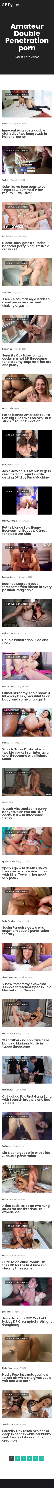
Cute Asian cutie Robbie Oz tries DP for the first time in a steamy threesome (24, 1265)
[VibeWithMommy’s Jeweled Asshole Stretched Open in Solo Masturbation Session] (27, 957)
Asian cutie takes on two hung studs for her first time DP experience (26, 1209)
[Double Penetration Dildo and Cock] (27, 613)
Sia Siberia (6, 1146)
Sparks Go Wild (8, 861)
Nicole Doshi (7, 123)
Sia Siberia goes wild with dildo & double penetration (26, 1154)
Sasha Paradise (8, 921)
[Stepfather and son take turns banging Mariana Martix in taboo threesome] (27, 1013)
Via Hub (5, 180)
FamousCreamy (8, 686)
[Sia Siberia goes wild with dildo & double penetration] (27, 1126)
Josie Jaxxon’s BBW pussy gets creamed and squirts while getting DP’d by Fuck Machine (26, 474)
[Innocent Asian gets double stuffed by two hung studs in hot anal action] (27, 104)
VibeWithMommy (9, 977)
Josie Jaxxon (7, 464)
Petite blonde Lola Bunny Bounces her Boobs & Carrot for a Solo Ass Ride (24, 530)
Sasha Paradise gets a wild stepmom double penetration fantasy (25, 930)
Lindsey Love (7, 633)
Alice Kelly (6, 292)
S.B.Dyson (10, 5)
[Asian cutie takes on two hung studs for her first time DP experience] (27, 1179)
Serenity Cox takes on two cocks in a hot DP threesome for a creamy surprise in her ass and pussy (26, 360)
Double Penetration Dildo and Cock (25, 641)
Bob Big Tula (7, 408)
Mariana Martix (8, 1033)
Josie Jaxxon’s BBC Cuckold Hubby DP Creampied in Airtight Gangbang (27, 1321)
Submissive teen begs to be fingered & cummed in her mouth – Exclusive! (24, 189)
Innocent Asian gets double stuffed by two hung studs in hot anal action (24, 133)
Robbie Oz (6, 1199)
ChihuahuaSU (7, 1090)
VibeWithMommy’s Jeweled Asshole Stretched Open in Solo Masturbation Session (26, 987)
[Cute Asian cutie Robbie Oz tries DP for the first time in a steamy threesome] (27, 1235)
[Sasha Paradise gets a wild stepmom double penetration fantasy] (27, 901)
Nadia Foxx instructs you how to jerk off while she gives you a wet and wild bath (26, 1377)
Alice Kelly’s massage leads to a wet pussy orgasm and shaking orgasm (26, 302)
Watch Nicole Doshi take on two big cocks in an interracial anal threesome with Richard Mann (25, 754)
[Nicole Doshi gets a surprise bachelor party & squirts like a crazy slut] (27, 216)
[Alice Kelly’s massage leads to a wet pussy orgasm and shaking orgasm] (27, 272)
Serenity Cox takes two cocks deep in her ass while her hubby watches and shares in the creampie (26, 1436)
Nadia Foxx (7, 1368)
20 (41, 1458)
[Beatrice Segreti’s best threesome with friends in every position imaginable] (27, 557)
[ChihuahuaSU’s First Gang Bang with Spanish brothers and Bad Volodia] (27, 1070)
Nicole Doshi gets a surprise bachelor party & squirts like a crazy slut (25, 246)
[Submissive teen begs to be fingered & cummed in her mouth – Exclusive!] (27, 160)
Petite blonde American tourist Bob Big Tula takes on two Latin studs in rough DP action (26, 418)
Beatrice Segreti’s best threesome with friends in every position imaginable (27, 587)
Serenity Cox (7, 349)
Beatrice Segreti (9, 577)
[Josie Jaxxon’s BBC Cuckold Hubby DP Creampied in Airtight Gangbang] (27, 1291)
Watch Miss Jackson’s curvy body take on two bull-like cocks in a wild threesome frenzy (24, 813)
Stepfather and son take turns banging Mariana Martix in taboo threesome (26, 1043)
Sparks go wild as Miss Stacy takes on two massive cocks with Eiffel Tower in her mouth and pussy (25, 873)
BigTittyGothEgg (9, 521)
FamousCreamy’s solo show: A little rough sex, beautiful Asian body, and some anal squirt (26, 696)
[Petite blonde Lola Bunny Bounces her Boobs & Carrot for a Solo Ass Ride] (27, 500)
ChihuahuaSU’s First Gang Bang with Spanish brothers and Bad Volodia (27, 1099)
